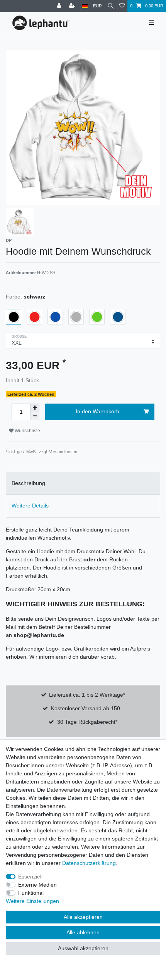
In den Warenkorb (97, 411)
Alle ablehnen (83, 932)
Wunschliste (27, 430)
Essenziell (30, 876)
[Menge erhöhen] (34, 408)
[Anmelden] (59, 6)
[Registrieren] (73, 6)
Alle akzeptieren (83, 917)
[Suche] (111, 6)
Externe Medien (37, 885)
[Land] (84, 6)
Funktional (31, 893)
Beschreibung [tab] (28, 483)
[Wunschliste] (122, 6)
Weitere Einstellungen (32, 901)
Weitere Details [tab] (30, 505)
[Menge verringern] (34, 416)
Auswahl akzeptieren (83, 948)
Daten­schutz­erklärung (89, 863)
